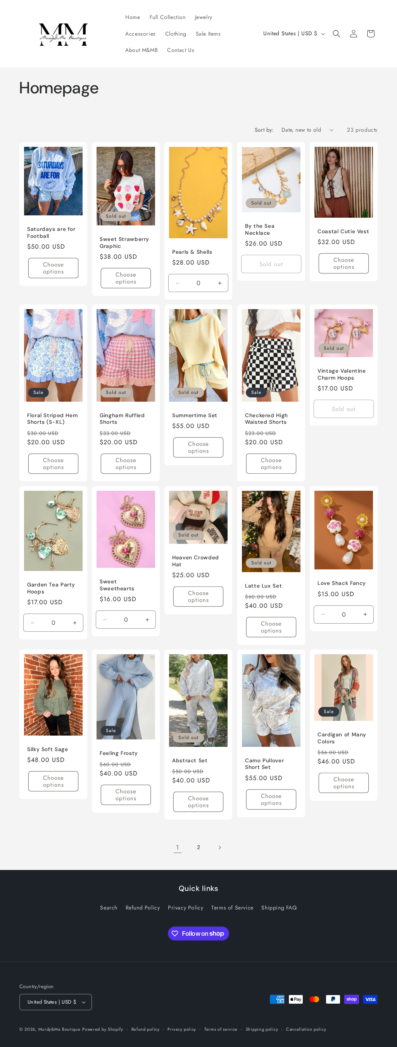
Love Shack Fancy (342, 583)
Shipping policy (262, 1029)
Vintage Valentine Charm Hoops (342, 374)
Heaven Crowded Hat (195, 561)
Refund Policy (143, 907)
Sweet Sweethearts (117, 585)
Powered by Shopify (102, 1029)
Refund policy (145, 1029)
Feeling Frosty (119, 753)
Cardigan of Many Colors (342, 738)
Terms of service (221, 1029)
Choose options (53, 268)
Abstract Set (190, 760)
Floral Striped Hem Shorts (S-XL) (52, 419)
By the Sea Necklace (259, 229)
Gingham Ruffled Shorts (122, 419)
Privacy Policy (185, 907)
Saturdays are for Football (51, 232)
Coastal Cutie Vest (343, 231)
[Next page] (219, 847)
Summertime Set (194, 415)
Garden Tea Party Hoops (51, 588)
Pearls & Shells (192, 251)
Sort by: (264, 130)
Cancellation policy (306, 1029)
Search (108, 907)
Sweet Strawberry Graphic (124, 242)
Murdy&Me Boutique (59, 1029)
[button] (336, 33)
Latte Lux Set (263, 585)
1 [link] (177, 847)
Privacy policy (181, 1029)
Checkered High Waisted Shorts (266, 418)
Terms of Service (232, 907)
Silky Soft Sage (47, 749)
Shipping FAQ (279, 907)
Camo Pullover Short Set (264, 763)
